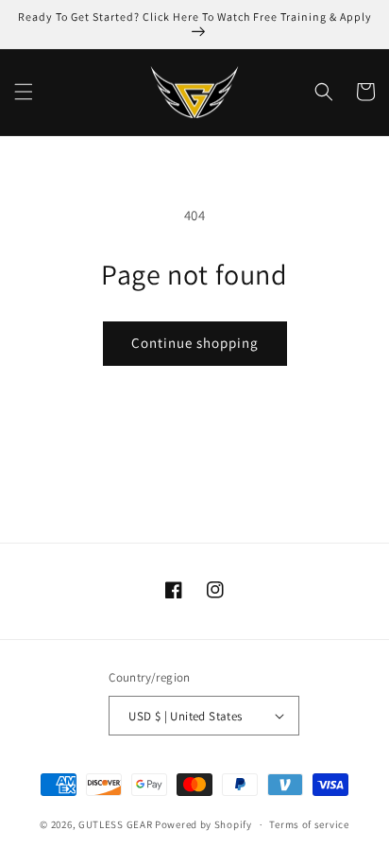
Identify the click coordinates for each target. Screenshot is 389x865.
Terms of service (308, 824)
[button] (23, 91)
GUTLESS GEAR (115, 824)
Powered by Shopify (203, 824)
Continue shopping (195, 343)
